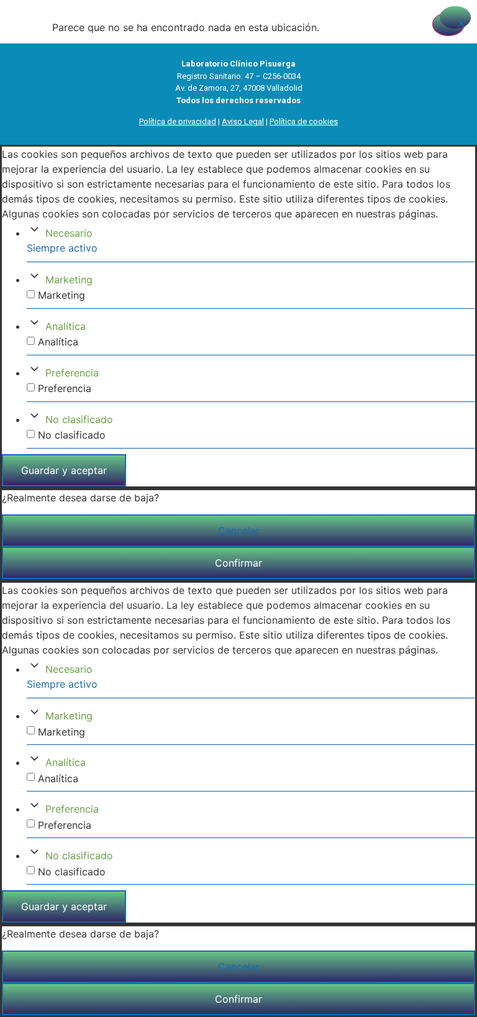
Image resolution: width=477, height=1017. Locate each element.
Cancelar (239, 530)
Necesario (69, 233)
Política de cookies (304, 121)
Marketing (69, 279)
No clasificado (79, 419)
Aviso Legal (243, 121)
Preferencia (72, 373)
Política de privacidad (177, 121)
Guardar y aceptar (64, 470)
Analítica (65, 326)
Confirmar (238, 563)
